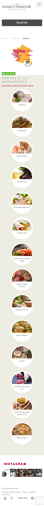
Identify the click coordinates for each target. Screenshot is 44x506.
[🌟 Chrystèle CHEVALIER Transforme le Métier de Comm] (38, 473)
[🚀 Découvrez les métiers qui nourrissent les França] (6, 473)
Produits (15, 38)
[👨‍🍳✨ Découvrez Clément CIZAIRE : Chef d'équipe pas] (14, 473)
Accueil (5, 38)
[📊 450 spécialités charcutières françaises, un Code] (30, 473)
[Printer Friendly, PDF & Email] (9, 73)
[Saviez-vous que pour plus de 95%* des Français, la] (22, 473)
